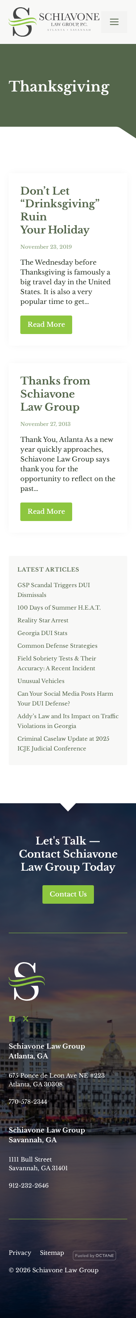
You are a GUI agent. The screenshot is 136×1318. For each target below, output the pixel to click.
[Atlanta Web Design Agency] (94, 1257)
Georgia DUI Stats (42, 633)
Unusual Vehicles (41, 681)
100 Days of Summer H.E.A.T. (59, 607)
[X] (25, 1019)
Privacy (20, 1252)
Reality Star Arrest (43, 620)
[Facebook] (12, 1019)
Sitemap (52, 1252)
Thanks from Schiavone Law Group (55, 394)
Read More (46, 325)
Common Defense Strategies (57, 645)
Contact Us (68, 894)
